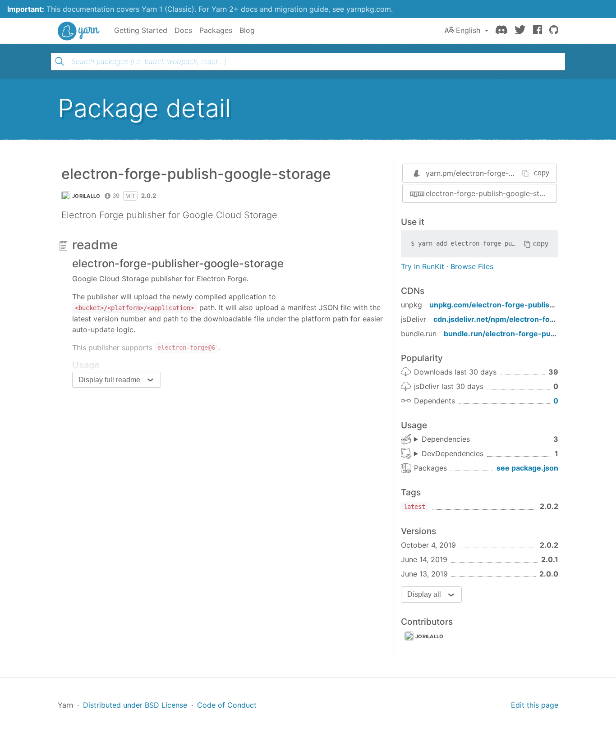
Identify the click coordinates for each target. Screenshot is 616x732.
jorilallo (86, 196)
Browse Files (472, 266)
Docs (183, 30)
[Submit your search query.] (59, 61)
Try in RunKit (422, 266)
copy (541, 173)
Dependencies (446, 439)
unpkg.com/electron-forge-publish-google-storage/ (522, 304)
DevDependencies (452, 453)
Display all (424, 594)
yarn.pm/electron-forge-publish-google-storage (507, 173)
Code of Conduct (227, 704)
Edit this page (534, 704)
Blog (247, 30)
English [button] (468, 30)
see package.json (527, 467)
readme (95, 244)
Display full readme (109, 380)
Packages (215, 30)
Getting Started (140, 30)
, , (442, 439)
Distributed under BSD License (135, 704)
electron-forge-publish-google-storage (491, 193)
